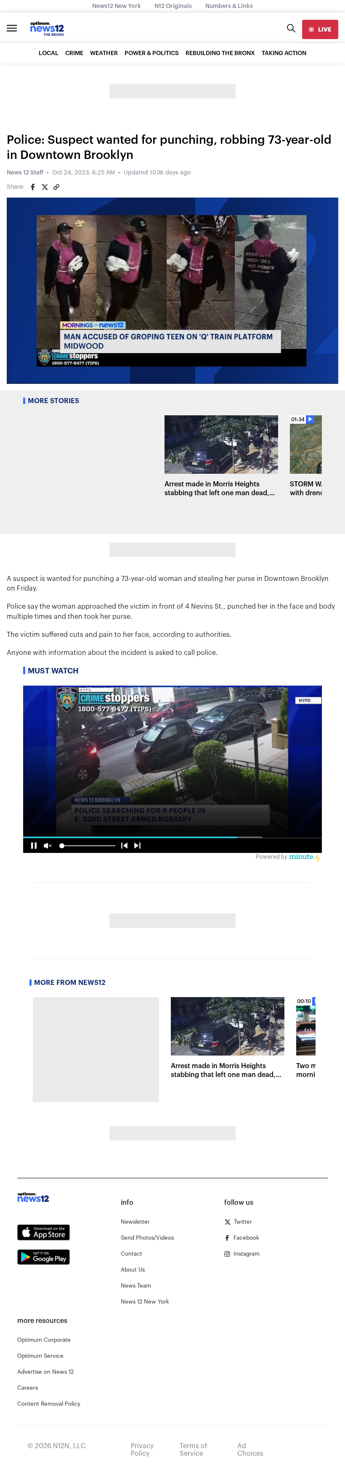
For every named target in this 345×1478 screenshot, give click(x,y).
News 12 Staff (25, 173)
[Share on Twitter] (44, 187)
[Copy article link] (56, 187)
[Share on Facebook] (32, 187)
